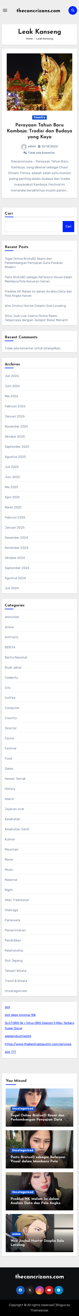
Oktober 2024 (15, 558)
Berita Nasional (16, 657)
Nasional (11, 880)
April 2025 (12, 497)
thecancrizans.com (38, 11)
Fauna (9, 738)
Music (9, 869)
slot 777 (10, 1052)
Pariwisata (12, 920)
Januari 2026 (15, 416)
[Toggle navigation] (5, 10)
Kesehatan (13, 819)
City (8, 688)
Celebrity (11, 677)
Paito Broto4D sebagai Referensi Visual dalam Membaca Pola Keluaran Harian (38, 1161)
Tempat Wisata (15, 971)
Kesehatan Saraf (17, 829)
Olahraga (11, 910)
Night (9, 890)
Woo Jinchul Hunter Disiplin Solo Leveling (35, 306)
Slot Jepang (14, 960)
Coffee (10, 698)
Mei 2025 (11, 487)
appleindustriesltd (18, 1036)
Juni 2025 (12, 477)
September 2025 (17, 447)
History (10, 789)
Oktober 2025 (15, 436)
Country (39, 117)
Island (9, 799)
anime (9, 627)
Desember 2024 (16, 537)
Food (8, 758)
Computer (12, 708)
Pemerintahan (15, 930)
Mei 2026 (11, 396)
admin (32, 146)
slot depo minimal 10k (20, 1015)
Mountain (12, 849)
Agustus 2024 (15, 578)
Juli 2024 (12, 588)
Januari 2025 (15, 527)
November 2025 (16, 426)
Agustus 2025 (15, 457)
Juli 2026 (12, 376)
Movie (9, 859)
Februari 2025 (15, 517)
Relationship (14, 950)
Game (9, 768)
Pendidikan (13, 940)
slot (7, 1007)
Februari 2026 (15, 406)
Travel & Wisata (16, 981)
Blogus (61, 1305)
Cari (9, 213)
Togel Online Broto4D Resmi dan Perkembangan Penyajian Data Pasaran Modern (34, 263)
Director (11, 728)
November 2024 (16, 548)
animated (12, 617)
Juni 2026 (12, 386)
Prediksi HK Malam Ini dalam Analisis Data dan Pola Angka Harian (35, 1203)
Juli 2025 (12, 467)
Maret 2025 (13, 507)
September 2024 (17, 568)
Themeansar (39, 1310)
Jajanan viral (14, 809)
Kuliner (10, 839)
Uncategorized (16, 991)
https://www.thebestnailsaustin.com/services (38, 1044)
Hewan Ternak (15, 779)
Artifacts (11, 637)
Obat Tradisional (17, 900)
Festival (10, 748)
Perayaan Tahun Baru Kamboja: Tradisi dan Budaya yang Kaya (39, 131)
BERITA (10, 647)
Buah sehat (13, 667)
